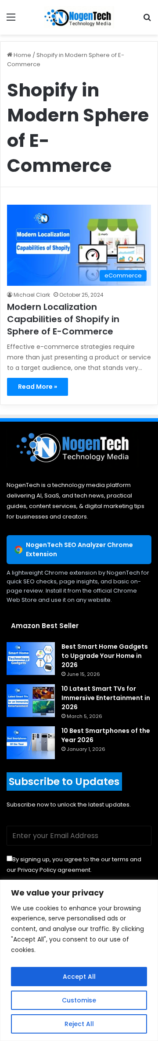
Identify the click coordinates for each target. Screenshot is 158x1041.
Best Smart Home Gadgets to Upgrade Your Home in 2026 (104, 655)
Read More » (37, 386)
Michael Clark (32, 294)
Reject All (79, 1024)
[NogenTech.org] (79, 17)
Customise (79, 1000)
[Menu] (11, 20)
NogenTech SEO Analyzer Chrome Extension (79, 549)
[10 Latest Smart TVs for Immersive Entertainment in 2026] (31, 700)
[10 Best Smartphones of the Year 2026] (31, 742)
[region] (79, 960)
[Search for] (147, 20)
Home (21, 55)
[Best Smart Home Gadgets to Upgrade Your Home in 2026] (31, 658)
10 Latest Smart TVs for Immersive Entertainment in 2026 (105, 697)
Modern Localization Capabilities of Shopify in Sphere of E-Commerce (63, 319)
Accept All (79, 976)
